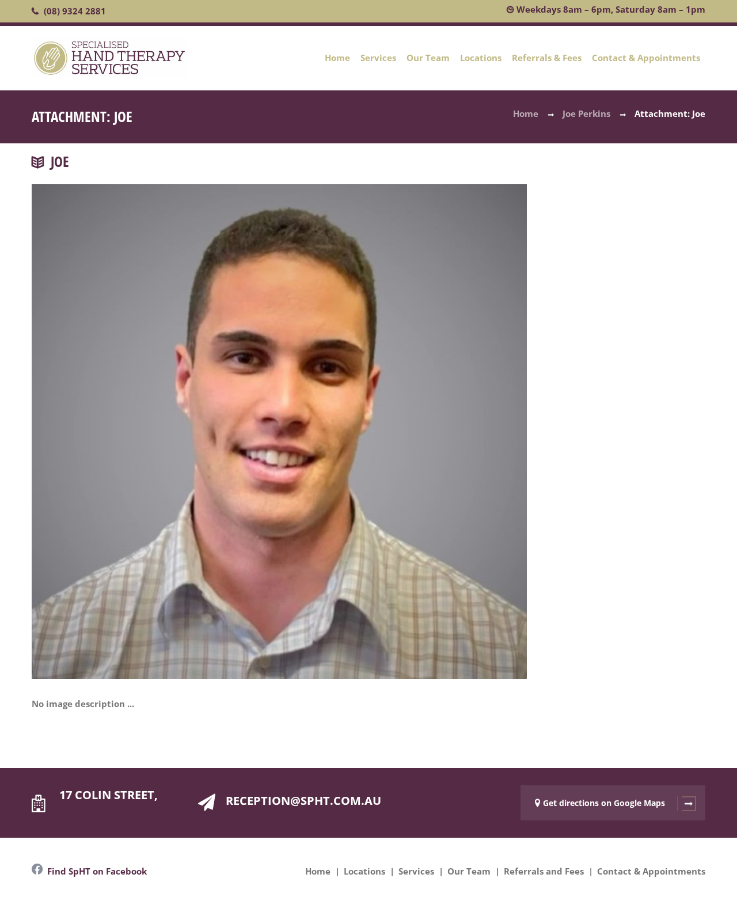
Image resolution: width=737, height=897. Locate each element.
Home (337, 57)
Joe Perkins (586, 113)
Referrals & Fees (547, 57)
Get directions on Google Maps (604, 802)
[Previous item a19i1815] (155, 414)
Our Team (428, 57)
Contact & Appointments (646, 57)
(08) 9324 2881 (75, 11)
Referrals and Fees (544, 871)
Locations (481, 57)
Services (378, 57)
